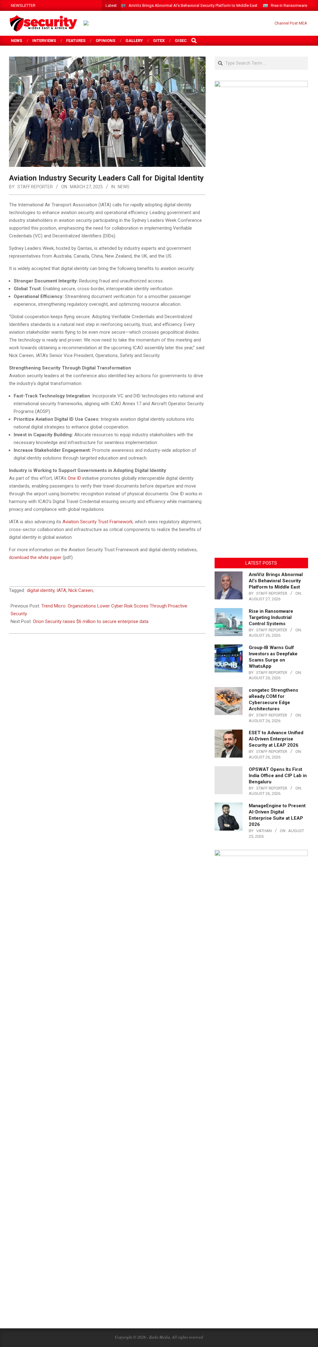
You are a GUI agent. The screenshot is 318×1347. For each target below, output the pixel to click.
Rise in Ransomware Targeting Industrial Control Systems (271, 617)
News (123, 186)
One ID (74, 478)
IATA (61, 590)
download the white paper (35, 557)
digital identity (40, 590)
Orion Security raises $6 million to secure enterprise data (90, 621)
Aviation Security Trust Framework (97, 522)
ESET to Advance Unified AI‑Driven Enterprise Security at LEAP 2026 (276, 739)
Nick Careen (80, 590)
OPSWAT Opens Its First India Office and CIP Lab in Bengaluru (278, 776)
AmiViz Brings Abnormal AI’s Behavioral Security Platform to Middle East (193, 5)
